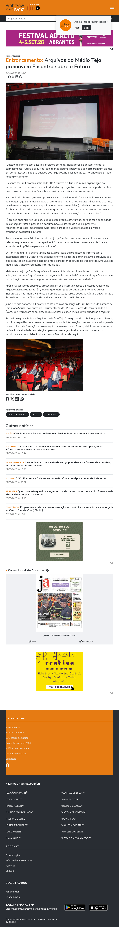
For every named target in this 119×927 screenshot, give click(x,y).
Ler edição (87, 641)
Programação (13, 855)
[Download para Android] (74, 907)
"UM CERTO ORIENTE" (72, 831)
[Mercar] (59, 541)
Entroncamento (17, 414)
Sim (86, 27)
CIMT (36, 414)
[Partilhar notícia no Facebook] (9, 77)
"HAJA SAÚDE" (13, 838)
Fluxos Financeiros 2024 (18, 743)
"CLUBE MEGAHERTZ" (17, 825)
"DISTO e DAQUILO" (72, 805)
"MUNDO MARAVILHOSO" (19, 812)
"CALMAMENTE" (14, 831)
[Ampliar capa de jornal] (59, 603)
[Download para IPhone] (98, 907)
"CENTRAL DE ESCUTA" (73, 792)
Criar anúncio (13, 896)
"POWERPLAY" (68, 818)
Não (77, 27)
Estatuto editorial (15, 732)
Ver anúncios (12, 891)
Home (9, 55)
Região (16, 55)
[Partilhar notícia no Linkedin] (17, 77)
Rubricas (10, 865)
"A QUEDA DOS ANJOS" (73, 825)
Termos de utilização (16, 753)
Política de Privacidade (17, 748)
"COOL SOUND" (14, 799)
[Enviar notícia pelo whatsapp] (20, 77)
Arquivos (51, 414)
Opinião (10, 870)
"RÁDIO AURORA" (15, 805)
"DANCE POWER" (70, 799)
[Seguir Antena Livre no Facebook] (7, 765)
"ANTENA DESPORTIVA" (73, 812)
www (34, 641)
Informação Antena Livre (19, 860)
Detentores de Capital (17, 737)
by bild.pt (10, 921)
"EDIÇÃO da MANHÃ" (17, 792)
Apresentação (13, 727)
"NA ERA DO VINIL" (16, 818)
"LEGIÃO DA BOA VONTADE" (76, 838)
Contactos (11, 758)
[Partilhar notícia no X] (13, 77)
